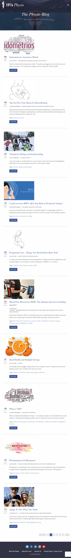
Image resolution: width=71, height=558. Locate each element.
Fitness (23, 158)
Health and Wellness (42, 321)
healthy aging (30, 522)
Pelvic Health (43, 61)
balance (15, 422)
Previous (42, 535)
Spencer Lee (14, 513)
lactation (15, 118)
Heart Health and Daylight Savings (24, 359)
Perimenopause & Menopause (22, 460)
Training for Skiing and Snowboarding (26, 154)
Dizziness (25, 207)
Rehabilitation (53, 310)
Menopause (34, 464)
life (35, 522)
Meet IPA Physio (14, 551)
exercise (15, 167)
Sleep (20, 363)
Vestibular (38, 207)
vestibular (48, 422)
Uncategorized (13, 312)
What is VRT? (15, 408)
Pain (47, 310)
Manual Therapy (33, 61)
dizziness (16, 216)
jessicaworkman (15, 106)
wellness (42, 372)
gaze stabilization (30, 422)
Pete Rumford (15, 158)
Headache (31, 207)
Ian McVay (14, 308)
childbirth (15, 265)
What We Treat (26, 551)
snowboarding (27, 167)
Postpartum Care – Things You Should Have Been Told (33, 252)
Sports (28, 158)
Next (67, 535)
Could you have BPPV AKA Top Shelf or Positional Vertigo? (36, 203)
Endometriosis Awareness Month (23, 57)
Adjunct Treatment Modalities (20, 310)
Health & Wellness (37, 106)
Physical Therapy (55, 321)
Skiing (20, 167)
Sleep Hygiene (34, 372)
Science (61, 310)
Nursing (21, 118)
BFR (14, 321)
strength (30, 323)
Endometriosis (23, 61)
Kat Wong (14, 61)
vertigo (30, 216)
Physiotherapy (13, 323)
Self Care (39, 513)
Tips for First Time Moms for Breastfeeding (28, 102)
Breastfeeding (27, 106)
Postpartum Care (48, 106)
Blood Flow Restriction (23, 321)
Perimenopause (50, 464)
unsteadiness (23, 216)
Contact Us (37, 551)
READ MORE (13, 70)
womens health (32, 265)
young (39, 522)
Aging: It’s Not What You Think (23, 509)
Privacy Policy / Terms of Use (53, 551)
